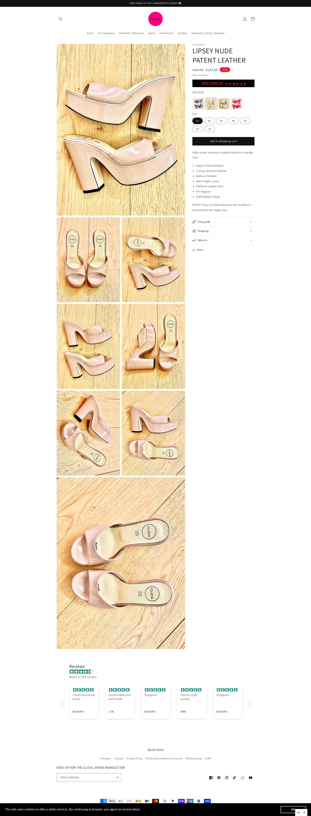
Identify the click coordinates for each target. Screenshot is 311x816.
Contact (118, 758)
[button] (60, 19)
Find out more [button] (151, 809)
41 (197, 120)
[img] (157, 671)
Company (105, 758)
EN (298, 812)
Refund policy (194, 758)
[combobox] (301, 812)
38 (233, 120)
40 (209, 120)
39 (221, 120)
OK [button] (293, 809)
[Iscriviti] (117, 777)
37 (245, 120)
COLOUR (198, 92)
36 (197, 128)
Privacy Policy (134, 758)
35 (209, 128)
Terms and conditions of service (164, 758)
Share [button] (200, 249)
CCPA (208, 758)
